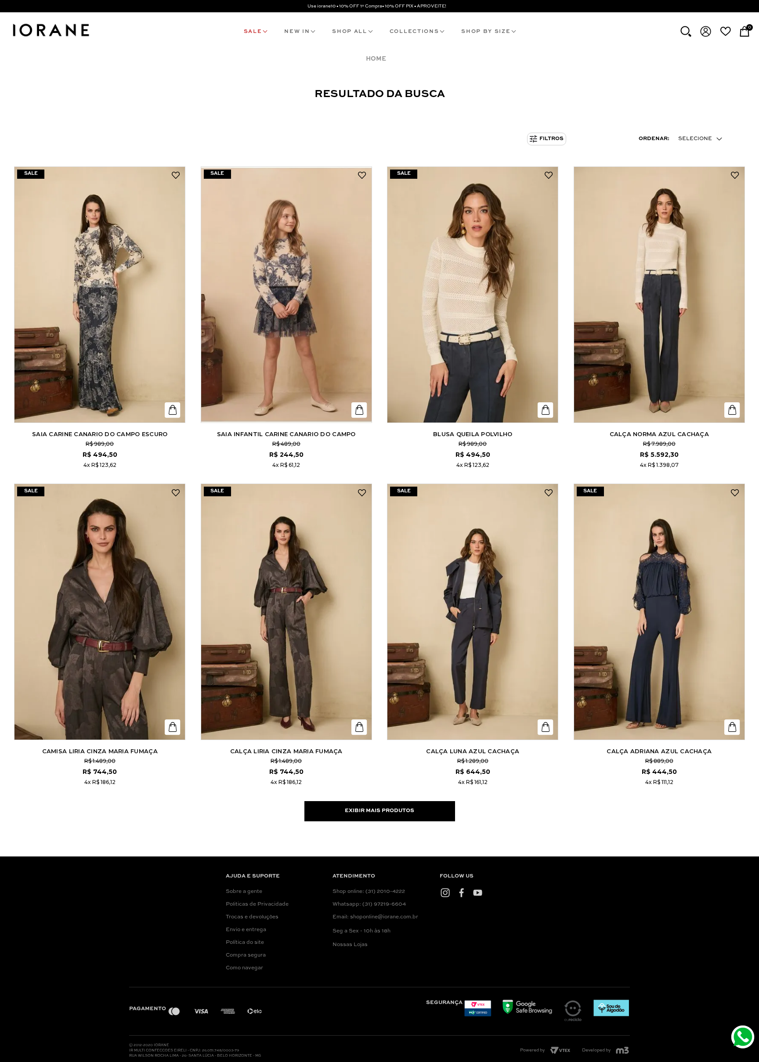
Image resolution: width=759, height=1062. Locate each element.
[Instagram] (445, 892)
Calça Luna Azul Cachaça (472, 751)
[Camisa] (99, 612)
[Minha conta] (705, 31)
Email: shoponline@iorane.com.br (375, 917)
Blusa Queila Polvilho (472, 433)
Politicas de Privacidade (257, 904)
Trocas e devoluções (252, 917)
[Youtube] (477, 892)
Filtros (551, 138)
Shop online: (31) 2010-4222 (369, 891)
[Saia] (99, 295)
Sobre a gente (244, 891)
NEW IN (297, 31)
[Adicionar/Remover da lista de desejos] (176, 175)
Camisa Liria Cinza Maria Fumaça (100, 751)
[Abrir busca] (685, 31)
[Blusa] (472, 295)
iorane (378, 59)
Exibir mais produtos (379, 810)
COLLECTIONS (414, 31)
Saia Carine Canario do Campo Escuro (99, 433)
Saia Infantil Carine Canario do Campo (286, 433)
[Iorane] (50, 37)
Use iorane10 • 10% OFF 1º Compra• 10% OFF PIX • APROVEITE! (376, 6)
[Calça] (659, 295)
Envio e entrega (246, 929)
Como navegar (244, 968)
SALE (253, 31)
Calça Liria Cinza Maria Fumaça (286, 751)
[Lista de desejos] (725, 31)
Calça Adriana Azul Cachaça (659, 751)
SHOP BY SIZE (485, 31)
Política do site (245, 942)
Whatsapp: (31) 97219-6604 (369, 904)
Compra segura (246, 955)
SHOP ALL (349, 31)
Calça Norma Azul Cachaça (659, 433)
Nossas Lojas (350, 944)
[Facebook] (461, 892)
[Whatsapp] (744, 1038)
